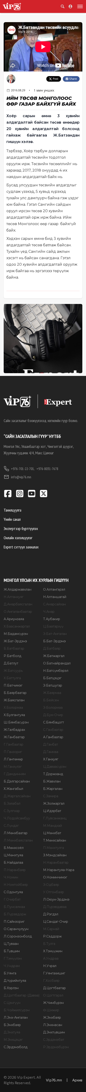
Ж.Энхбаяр (52, 1017)
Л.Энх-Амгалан (16, 1017)
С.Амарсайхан (54, 604)
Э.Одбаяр (51, 885)
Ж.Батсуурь (13, 671)
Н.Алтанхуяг (13, 597)
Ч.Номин (11, 877)
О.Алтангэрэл (54, 589)
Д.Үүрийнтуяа (15, 981)
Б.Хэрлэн (11, 988)
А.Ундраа (50, 958)
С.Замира (50, 796)
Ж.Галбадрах (14, 730)
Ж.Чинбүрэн (53, 1003)
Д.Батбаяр (52, 648)
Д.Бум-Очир (53, 715)
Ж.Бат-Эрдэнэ (15, 641)
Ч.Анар (49, 612)
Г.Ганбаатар (13, 744)
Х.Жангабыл (13, 789)
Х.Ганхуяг (50, 759)
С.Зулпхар (12, 811)
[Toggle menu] (79, 6)
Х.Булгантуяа (14, 715)
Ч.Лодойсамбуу (17, 818)
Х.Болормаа (13, 707)
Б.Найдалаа (13, 862)
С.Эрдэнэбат (53, 1040)
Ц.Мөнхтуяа (13, 855)
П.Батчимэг (13, 685)
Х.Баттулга (12, 678)
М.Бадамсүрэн (16, 634)
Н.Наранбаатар (56, 862)
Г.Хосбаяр (51, 981)
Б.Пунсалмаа (14, 907)
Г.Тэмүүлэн (13, 958)
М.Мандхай (52, 826)
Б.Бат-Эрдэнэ (54, 641)
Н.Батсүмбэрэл (55, 671)
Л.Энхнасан (52, 1025)
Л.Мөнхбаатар (16, 833)
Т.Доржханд (53, 774)
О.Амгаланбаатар (18, 612)
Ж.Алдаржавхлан (17, 589)
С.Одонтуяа (13, 892)
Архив (77, 1080)
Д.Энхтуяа (12, 1032)
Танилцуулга (12, 510)
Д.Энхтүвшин (54, 1032)
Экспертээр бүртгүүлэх (21, 528)
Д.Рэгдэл (50, 914)
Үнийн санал (12, 519)
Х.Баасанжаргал (17, 626)
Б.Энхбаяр (12, 1025)
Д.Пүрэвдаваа (55, 907)
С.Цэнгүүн (12, 1003)
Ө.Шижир (51, 1010)
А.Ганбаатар (53, 737)
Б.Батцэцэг (52, 678)
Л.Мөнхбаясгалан (18, 840)
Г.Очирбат (12, 899)
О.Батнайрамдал (57, 663)
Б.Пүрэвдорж (15, 914)
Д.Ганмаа (50, 752)
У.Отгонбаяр (53, 892)
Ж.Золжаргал (53, 803)
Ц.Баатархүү (53, 626)
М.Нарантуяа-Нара (58, 870)
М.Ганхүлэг (13, 767)
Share (73, 79)
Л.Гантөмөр (13, 759)
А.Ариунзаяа (14, 619)
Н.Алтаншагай (54, 597)
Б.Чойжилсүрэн (17, 1010)
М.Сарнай (51, 929)
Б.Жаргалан (52, 789)
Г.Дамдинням (15, 774)
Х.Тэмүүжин (52, 951)
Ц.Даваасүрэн (54, 767)
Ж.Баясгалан (14, 700)
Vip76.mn (54, 1080)
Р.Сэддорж (52, 936)
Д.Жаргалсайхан (17, 796)
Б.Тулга (49, 944)
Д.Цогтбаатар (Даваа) (21, 995)
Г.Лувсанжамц (55, 818)
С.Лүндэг (11, 826)
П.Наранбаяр (15, 870)
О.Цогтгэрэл (53, 995)
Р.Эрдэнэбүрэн (56, 1047)
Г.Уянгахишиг (54, 973)
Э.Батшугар (52, 685)
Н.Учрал (49, 966)
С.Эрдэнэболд (16, 1047)
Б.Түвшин (12, 951)
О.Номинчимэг (55, 877)
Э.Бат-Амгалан (55, 634)
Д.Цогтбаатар (54, 988)
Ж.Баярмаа (52, 693)
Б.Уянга (10, 973)
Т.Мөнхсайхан (54, 840)
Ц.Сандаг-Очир (55, 921)
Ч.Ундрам (12, 966)
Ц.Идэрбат (52, 811)
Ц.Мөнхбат (52, 833)
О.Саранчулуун (16, 929)
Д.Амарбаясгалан (18, 604)
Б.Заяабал (12, 803)
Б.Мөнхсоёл (14, 848)
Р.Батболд (12, 656)
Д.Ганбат (50, 744)
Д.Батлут (11, 663)
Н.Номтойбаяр (16, 885)
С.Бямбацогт (53, 722)
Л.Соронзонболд (18, 936)
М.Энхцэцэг (13, 1040)
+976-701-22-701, (23, 468)
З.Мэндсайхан (55, 855)
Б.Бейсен (51, 700)
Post (55, 79)
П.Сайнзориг (14, 921)
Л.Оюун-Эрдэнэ (56, 899)
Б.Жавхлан (52, 781)
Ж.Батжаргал (53, 656)
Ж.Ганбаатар (14, 737)
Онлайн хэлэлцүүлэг (18, 537)
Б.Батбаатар (14, 648)
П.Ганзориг (13, 752)
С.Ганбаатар (53, 730)
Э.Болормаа (53, 707)
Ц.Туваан (11, 944)
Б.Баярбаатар (15, 693)
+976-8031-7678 (47, 468)
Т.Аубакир (51, 619)
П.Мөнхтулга (53, 848)
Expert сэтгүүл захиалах (21, 547)
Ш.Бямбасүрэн (16, 722)
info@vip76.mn (21, 477)
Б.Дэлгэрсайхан (17, 781)
